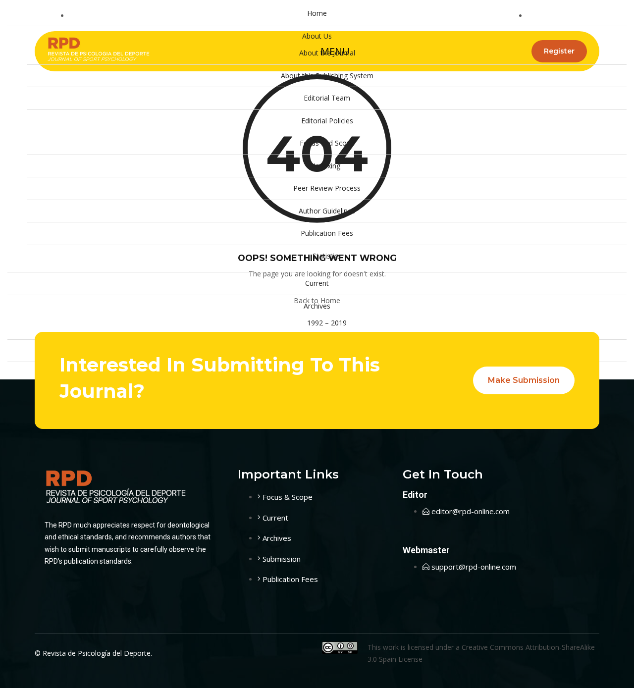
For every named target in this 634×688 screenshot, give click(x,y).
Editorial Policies (327, 120)
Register (559, 51)
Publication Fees (327, 233)
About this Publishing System (327, 75)
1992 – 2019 (327, 322)
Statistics (327, 256)
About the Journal (327, 52)
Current (317, 283)
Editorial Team (327, 98)
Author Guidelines (327, 210)
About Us (317, 36)
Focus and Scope (327, 143)
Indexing (327, 165)
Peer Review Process (327, 188)
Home (317, 13)
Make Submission (524, 380)
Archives (317, 306)
